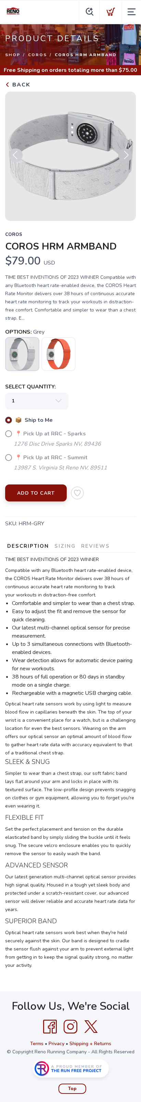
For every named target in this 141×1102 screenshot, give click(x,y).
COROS (37, 55)
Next (125, 155)
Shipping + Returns (90, 1043)
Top (72, 1089)
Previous (16, 155)
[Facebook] (50, 1027)
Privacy (56, 1043)
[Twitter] (91, 1027)
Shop (12, 55)
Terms (36, 1043)
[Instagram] (70, 1027)
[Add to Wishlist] (77, 492)
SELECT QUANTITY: (30, 386)
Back (20, 85)
